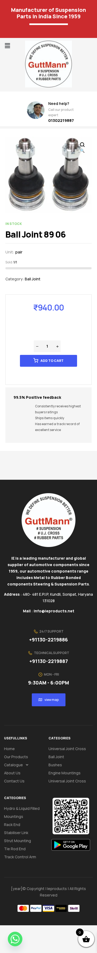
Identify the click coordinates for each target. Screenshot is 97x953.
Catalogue (13, 764)
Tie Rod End (15, 848)
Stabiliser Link (16, 832)
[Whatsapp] (15, 939)
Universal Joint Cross (67, 748)
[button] (7, 46)
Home (9, 748)
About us (12, 772)
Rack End (12, 824)
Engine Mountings (64, 772)
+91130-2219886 (48, 639)
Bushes (55, 764)
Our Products (16, 756)
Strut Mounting (17, 840)
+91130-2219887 (48, 661)
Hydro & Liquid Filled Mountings (22, 812)
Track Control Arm (20, 856)
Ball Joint (32, 278)
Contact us (14, 780)
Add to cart (52, 360)
